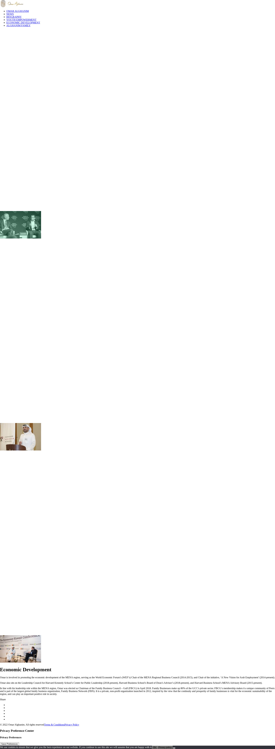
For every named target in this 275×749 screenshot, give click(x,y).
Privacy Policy (71, 724)
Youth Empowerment (21, 19)
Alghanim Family (18, 25)
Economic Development (23, 22)
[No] (174, 748)
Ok (154, 747)
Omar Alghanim (17, 11)
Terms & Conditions (54, 724)
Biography (14, 16)
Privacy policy (165, 747)
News (10, 14)
